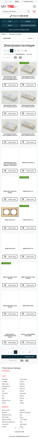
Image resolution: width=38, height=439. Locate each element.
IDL (3, 396)
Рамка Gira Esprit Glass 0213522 (28, 278)
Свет (9, 21)
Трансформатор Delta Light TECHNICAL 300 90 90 (10, 106)
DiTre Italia (5, 417)
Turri (21, 422)
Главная (3, 34)
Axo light (4, 381)
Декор (10, 25)
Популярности (20, 54)
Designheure (6, 386)
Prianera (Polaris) (25, 412)
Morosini (22, 388)
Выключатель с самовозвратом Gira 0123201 (10, 336)
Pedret (22, 391)
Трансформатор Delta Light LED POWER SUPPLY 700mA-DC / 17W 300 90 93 (10, 164)
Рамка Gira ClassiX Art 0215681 (10, 192)
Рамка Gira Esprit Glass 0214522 (10, 306)
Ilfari (3, 398)
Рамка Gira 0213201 (28, 305)
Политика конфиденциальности (19, 436)
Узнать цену (12, 85)
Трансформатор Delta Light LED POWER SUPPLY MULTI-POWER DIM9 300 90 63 (10, 78)
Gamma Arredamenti (8, 422)
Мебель (28, 21)
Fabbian (4, 388)
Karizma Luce (6, 400)
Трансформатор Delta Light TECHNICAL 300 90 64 (28, 77)
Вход (17, 1)
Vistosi (22, 403)
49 (26, 50)
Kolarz (4, 403)
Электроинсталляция (28, 25)
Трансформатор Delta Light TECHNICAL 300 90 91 (28, 106)
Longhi (4, 426)
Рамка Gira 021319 (28, 220)
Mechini (22, 386)
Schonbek (23, 393)
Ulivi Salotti (23, 424)
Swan (21, 417)
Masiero (22, 384)
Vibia (21, 400)
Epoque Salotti (6, 419)
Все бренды (6, 370)
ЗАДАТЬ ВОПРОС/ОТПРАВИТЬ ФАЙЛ (19, 29)
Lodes (22, 381)
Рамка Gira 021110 (28, 248)
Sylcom (22, 398)
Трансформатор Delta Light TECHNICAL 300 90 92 (28, 134)
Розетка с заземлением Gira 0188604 (28, 335)
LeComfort (5, 424)
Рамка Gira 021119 (28, 191)
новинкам (29, 54)
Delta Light (5, 384)
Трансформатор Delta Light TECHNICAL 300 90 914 (10, 134)
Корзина (34, 11)
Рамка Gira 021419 (10, 248)
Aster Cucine (6, 410)
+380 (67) (20, 16)
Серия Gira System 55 (28, 162)
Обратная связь (28, 1)
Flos (3, 391)
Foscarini (5, 393)
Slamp (22, 396)
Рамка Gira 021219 (10, 220)
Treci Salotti (23, 419)
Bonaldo (4, 412)
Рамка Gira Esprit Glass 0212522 (10, 278)
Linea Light (23, 379)
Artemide (5, 379)
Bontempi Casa (6, 415)
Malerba (22, 410)
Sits (21, 415)
